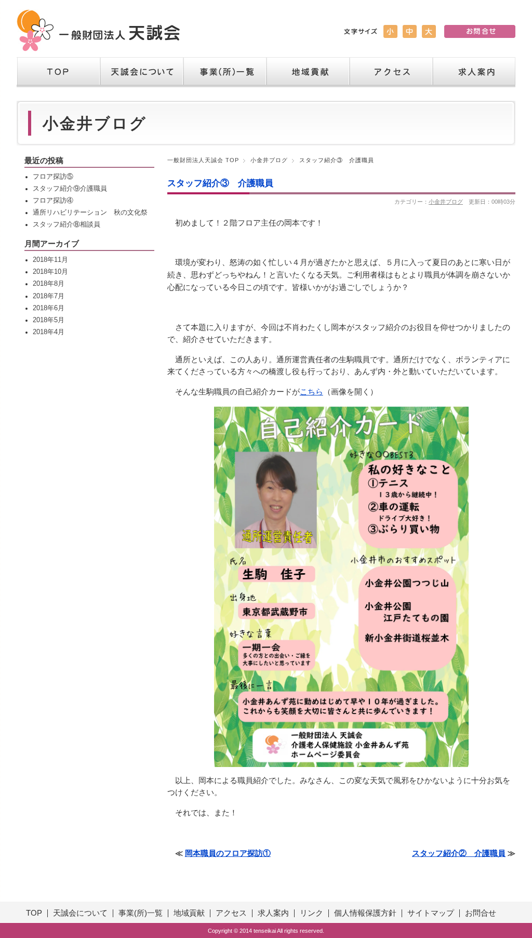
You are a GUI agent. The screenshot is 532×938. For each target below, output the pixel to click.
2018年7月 (48, 296)
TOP (58, 72)
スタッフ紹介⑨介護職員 (70, 188)
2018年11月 (50, 259)
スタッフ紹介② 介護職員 (459, 853)
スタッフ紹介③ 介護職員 (220, 183)
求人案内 (473, 72)
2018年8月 (48, 283)
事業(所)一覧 (140, 913)
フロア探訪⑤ (53, 176)
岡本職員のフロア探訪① (228, 853)
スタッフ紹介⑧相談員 (66, 224)
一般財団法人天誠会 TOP (203, 160)
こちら (311, 392)
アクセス (390, 72)
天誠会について (141, 72)
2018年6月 (48, 308)
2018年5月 (48, 320)
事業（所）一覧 (224, 72)
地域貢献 (307, 72)
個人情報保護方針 (365, 913)
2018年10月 (50, 271)
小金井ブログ (269, 160)
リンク (311, 913)
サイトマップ (430, 913)
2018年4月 (48, 332)
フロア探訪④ (53, 200)
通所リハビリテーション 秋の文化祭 (90, 212)
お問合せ (480, 913)
